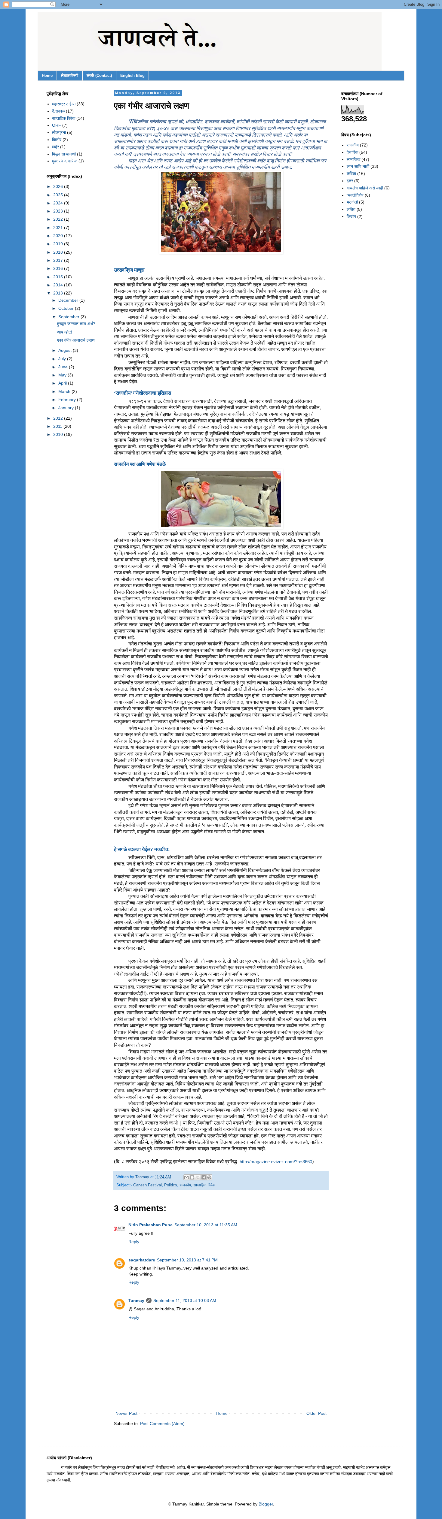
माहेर (55, 146)
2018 (58, 252)
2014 (58, 284)
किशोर (56, 139)
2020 (58, 235)
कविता (351, 173)
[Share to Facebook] (204, 1177)
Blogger (266, 1504)
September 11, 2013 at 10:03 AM (184, 1300)
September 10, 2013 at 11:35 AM (205, 1224)
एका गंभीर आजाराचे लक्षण (76, 340)
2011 (58, 426)
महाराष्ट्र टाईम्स (63, 103)
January (66, 407)
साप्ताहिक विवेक (204, 1185)
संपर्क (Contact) (99, 75)
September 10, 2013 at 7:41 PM (187, 1260)
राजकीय (185, 1185)
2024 (58, 203)
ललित (351, 209)
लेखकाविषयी (69, 75)
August (65, 350)
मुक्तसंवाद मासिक (64, 161)
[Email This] (186, 1177)
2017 (58, 260)
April (63, 383)
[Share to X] (198, 1177)
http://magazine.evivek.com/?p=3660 (276, 1161)
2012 (58, 418)
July (62, 358)
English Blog (132, 75)
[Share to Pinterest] (209, 1177)
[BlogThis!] (192, 1177)
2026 (58, 186)
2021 (58, 227)
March (65, 391)
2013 (58, 293)
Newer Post (126, 1413)
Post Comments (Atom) (162, 1423)
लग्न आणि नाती (358, 166)
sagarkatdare (141, 1260)
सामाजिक (353, 159)
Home (47, 75)
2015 (58, 276)
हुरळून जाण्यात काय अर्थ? (76, 323)
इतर (350, 180)
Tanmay (136, 1300)
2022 (58, 219)
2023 (58, 211)
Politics (170, 1185)
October (66, 308)
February (67, 399)
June (63, 366)
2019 (58, 243)
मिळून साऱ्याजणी (64, 154)
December (68, 300)
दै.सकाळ (58, 111)
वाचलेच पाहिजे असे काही (365, 188)
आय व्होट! (64, 332)
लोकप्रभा (59, 132)
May (63, 375)
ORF (56, 125)
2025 (58, 194)
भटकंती (352, 202)
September (69, 316)
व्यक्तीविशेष (355, 195)
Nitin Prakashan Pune (150, 1224)
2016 (58, 268)
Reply (133, 1241)
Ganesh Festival (147, 1185)
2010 (58, 434)
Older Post (316, 1413)
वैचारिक (352, 152)
